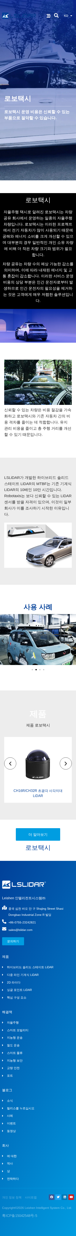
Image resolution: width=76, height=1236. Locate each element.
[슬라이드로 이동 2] (36, 669)
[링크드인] (64, 1197)
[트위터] (58, 1197)
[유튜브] (71, 1197)
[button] (56, 15)
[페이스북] (51, 1197)
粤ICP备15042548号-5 (19, 1216)
